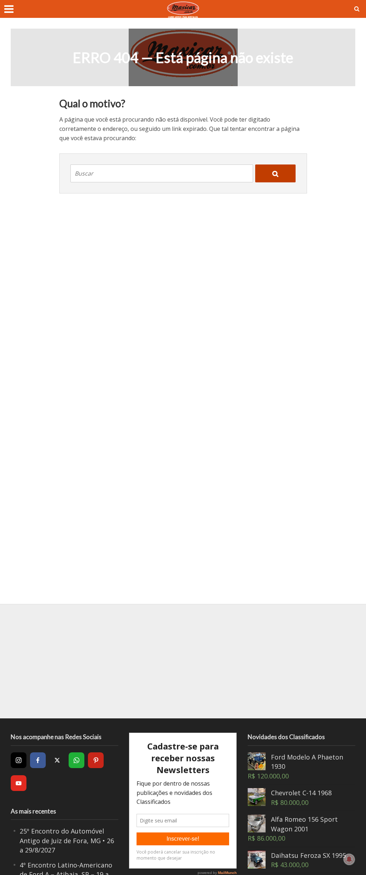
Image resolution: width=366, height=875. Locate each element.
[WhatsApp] (76, 760)
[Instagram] (18, 760)
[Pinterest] (96, 760)
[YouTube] (18, 783)
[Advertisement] (183, 661)
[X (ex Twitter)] (57, 760)
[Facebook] (38, 760)
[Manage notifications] (349, 859)
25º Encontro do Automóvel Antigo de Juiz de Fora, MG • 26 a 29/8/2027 (67, 840)
